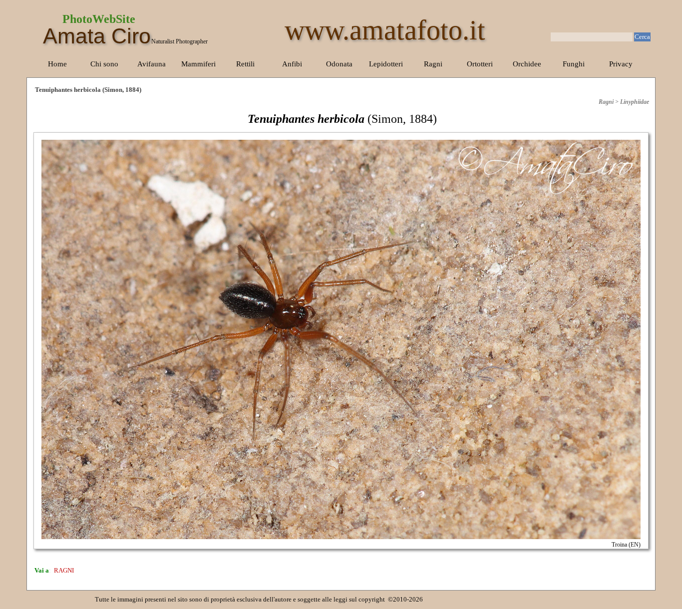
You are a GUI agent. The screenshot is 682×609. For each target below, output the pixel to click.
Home (57, 64)
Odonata (339, 64)
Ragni (433, 64)
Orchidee (527, 64)
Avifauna (151, 64)
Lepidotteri (386, 64)
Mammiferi (198, 64)
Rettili (245, 64)
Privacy (621, 64)
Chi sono (104, 64)
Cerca (642, 36)
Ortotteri (480, 64)
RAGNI (64, 570)
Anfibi (292, 64)
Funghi (574, 64)
